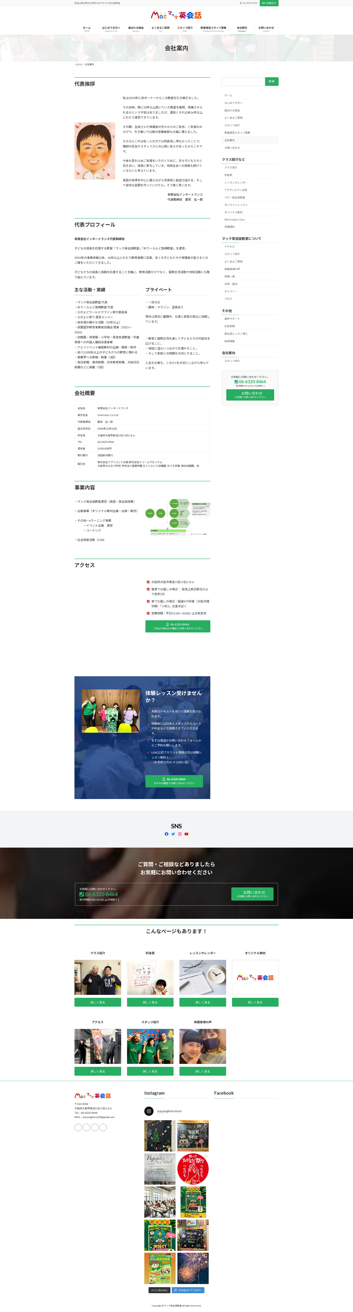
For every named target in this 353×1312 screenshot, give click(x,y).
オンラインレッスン (236, 204)
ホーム (228, 95)
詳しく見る (97, 1002)
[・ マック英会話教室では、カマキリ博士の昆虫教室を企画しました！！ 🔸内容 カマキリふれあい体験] (193, 1202)
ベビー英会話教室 (234, 197)
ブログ (228, 298)
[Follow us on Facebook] (78, 1127)
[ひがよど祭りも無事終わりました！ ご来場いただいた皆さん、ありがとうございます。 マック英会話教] (193, 1268)
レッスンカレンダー (236, 182)
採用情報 (229, 341)
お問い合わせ (232, 147)
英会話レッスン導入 (236, 333)
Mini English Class (234, 219)
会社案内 (229, 140)
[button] (178, 626)
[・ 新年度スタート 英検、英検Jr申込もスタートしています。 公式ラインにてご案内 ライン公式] (193, 1235)
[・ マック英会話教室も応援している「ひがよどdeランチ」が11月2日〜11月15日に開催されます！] (160, 1168)
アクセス (229, 246)
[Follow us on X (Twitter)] (86, 1127)
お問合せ (271, 3)
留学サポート (232, 318)
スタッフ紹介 (232, 125)
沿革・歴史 (230, 283)
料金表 (228, 175)
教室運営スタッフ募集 (237, 132)
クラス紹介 (230, 167)
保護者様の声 (232, 269)
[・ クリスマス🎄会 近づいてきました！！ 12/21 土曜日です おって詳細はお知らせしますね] (160, 1135)
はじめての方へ (233, 102)
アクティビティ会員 (235, 189)
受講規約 (229, 226)
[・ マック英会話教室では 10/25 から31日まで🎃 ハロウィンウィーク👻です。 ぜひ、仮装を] (193, 1135)
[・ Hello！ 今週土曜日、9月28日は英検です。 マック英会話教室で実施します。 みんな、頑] (160, 1202)
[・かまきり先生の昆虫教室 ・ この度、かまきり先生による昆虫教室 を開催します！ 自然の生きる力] (160, 1235)
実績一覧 (229, 276)
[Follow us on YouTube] (103, 1127)
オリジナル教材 (233, 212)
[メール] (95, 1127)
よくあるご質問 (233, 117)
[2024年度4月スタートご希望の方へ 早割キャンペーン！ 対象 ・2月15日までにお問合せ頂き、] (160, 1268)
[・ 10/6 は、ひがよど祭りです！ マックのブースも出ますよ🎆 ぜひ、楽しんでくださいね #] (193, 1168)
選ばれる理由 (232, 110)
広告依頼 (229, 326)
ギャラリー (230, 291)
